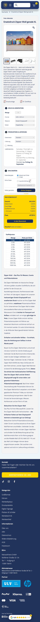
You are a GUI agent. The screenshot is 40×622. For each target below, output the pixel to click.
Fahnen (4, 498)
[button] (33, 29)
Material (7, 121)
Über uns (5, 528)
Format (7, 117)
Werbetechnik (7, 515)
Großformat (6, 494)
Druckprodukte (7, 505)
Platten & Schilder (8, 512)
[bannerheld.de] (5, 5)
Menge (7, 112)
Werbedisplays (7, 501)
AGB (3, 542)
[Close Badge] (31, 615)
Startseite (5, 12)
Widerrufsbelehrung (9, 538)
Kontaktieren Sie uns (20, 475)
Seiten (7, 125)
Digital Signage (7, 508)
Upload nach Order (24, 175)
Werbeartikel (6, 519)
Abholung (9, 145)
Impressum (6, 545)
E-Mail (21, 177)
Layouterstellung (23, 181)
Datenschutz (6, 535)
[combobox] (22, 5)
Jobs (3, 531)
